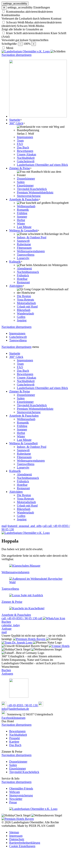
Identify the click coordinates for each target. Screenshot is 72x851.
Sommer (22, 429)
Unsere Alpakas (26, 377)
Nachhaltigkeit (26, 381)
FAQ (20, 367)
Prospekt (14, 738)
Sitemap (14, 832)
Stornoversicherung (29, 412)
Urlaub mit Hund (27, 505)
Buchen (6, 670)
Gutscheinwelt (25, 384)
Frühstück (23, 481)
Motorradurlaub (26, 502)
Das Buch (23, 370)
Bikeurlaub (23, 509)
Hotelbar (22, 484)
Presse (13, 802)
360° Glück (16, 356)
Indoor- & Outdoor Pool (31, 446)
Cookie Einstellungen (22, 846)
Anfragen (7, 673)
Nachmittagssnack (28, 477)
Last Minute (24, 439)
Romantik (23, 422)
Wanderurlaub (25, 512)
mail (4, 526)
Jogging (21, 519)
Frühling (22, 426)
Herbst (21, 433)
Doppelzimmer (26, 394)
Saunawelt (23, 450)
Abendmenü (24, 474)
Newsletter (15, 798)
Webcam (14, 792)
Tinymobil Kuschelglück (32, 405)
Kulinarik (15, 471)
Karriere (14, 741)
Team (20, 363)
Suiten (21, 398)
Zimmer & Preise (19, 391)
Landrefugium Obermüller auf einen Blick (42, 388)
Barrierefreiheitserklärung (24, 842)
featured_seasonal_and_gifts (24, 526)
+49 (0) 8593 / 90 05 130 (22, 705)
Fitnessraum (24, 457)
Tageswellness (25, 464)
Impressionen (25, 360)
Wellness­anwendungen (31, 460)
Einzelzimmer (25, 401)
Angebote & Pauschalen (24, 415)
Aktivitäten (16, 491)
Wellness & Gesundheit (23, 443)
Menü (9, 48)
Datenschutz (16, 839)
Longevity (23, 467)
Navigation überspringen (16, 54)
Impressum (15, 835)
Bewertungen (25, 374)
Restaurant (23, 488)
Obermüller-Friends (21, 788)
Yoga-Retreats (25, 498)
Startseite (14, 353)
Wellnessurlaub (26, 419)
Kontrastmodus (11, 15)
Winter (21, 436)
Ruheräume (24, 453)
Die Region (24, 495)
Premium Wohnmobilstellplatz (35, 408)
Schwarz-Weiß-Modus (30, 25)
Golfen (21, 516)
